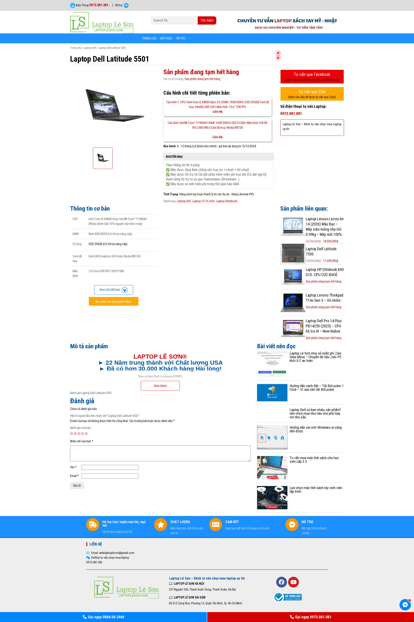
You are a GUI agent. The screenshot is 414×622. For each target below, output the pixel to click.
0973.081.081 (98, 5)
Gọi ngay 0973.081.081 (313, 617)
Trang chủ (149, 38)
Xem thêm (160, 386)
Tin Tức (180, 38)
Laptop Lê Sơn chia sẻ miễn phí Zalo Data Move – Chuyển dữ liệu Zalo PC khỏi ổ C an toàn (316, 357)
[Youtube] (293, 582)
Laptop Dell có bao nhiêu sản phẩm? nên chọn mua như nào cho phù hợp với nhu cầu (315, 413)
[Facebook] (281, 582)
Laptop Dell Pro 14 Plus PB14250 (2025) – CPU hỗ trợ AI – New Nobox (324, 326)
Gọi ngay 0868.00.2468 (106, 617)
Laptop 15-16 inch (203, 201)
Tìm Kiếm (207, 20)
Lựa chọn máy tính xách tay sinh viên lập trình (316, 490)
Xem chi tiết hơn (111, 290)
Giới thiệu (166, 38)
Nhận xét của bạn (81, 441)
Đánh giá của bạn (80, 428)
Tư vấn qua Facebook (312, 76)
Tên (73, 467)
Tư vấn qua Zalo (312, 94)
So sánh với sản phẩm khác (113, 302)
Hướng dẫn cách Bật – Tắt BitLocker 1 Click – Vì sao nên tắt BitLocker (317, 388)
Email (74, 476)
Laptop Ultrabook (226, 201)
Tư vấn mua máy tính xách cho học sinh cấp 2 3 (314, 460)
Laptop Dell (89, 47)
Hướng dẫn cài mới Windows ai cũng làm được (316, 429)
